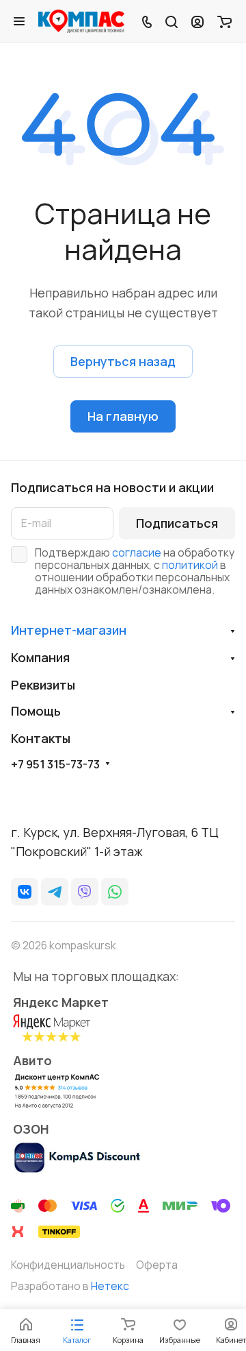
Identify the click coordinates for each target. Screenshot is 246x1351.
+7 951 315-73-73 (55, 764)
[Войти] (197, 21)
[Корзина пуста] (224, 21)
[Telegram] (54, 891)
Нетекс (110, 1285)
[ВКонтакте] (24, 891)
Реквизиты (43, 685)
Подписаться (177, 523)
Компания (40, 657)
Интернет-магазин (68, 630)
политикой (190, 564)
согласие (136, 552)
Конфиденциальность (68, 1264)
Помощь (36, 711)
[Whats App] (114, 891)
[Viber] (84, 891)
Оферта (157, 1264)
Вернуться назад (123, 361)
